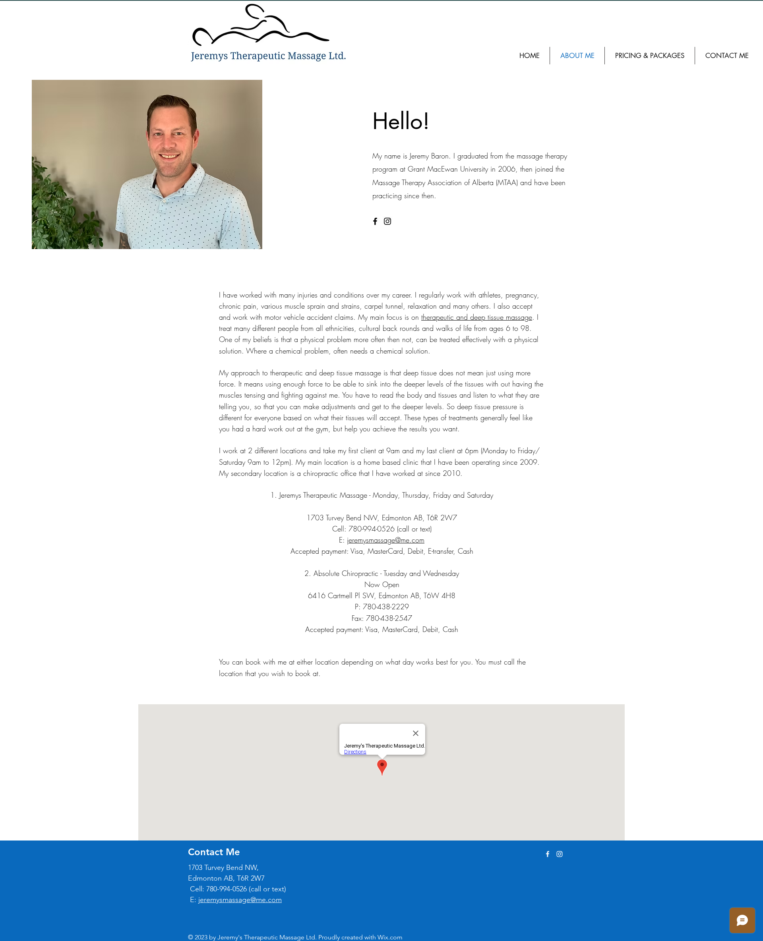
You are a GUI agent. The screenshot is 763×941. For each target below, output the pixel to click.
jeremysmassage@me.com (385, 540)
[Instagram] (387, 221)
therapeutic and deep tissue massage (476, 317)
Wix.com (390, 937)
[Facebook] (375, 221)
